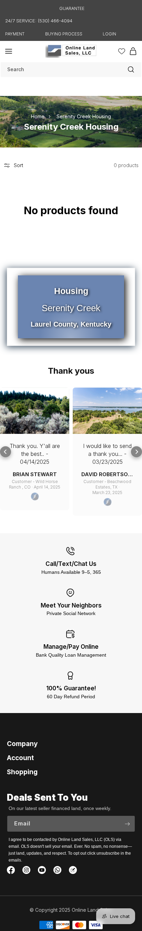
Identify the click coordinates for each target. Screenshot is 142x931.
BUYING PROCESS (63, 33)
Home (37, 116)
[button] (8, 51)
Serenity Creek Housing (84, 116)
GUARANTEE (71, 8)
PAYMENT (14, 33)
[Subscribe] (127, 823)
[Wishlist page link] (121, 51)
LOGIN (109, 33)
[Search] (131, 69)
